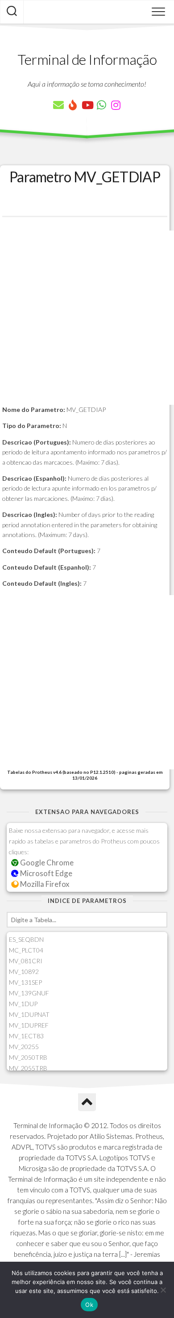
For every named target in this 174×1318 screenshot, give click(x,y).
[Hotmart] (72, 105)
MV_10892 (24, 971)
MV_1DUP (23, 1003)
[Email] (58, 105)
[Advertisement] (87, 318)
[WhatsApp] (101, 105)
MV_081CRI (25, 961)
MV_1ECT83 (26, 1036)
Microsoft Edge (45, 873)
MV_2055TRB (28, 1068)
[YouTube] (87, 105)
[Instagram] (115, 105)
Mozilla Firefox (44, 884)
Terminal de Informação (87, 59)
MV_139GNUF (29, 993)
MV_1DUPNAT (29, 1014)
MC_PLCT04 (26, 950)
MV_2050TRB (28, 1057)
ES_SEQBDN (26, 939)
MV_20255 (24, 1046)
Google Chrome (46, 862)
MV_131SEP (25, 982)
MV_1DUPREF (29, 1025)
